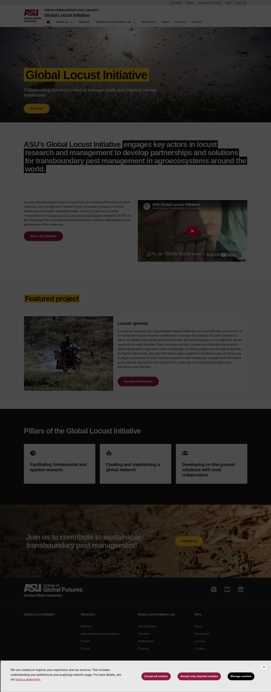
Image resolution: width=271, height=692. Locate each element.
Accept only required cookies (199, 676)
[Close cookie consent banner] (264, 667)
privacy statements (28, 679)
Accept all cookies (156, 676)
